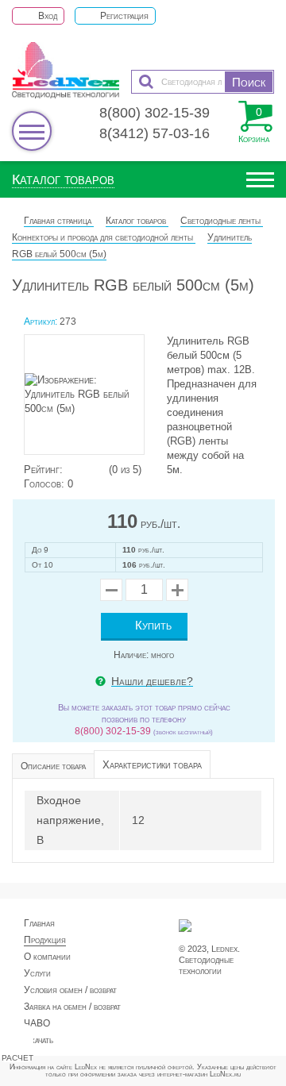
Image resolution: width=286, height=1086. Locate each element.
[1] (70, 469)
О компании (47, 956)
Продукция (45, 939)
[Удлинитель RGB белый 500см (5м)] (91, 398)
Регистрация (123, 15)
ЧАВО (37, 1023)
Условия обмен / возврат (70, 990)
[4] (94, 469)
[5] (102, 469)
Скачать (38, 1040)
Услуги (37, 973)
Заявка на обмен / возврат (72, 1006)
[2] (78, 469)
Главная (39, 923)
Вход (46, 15)
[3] (86, 469)
